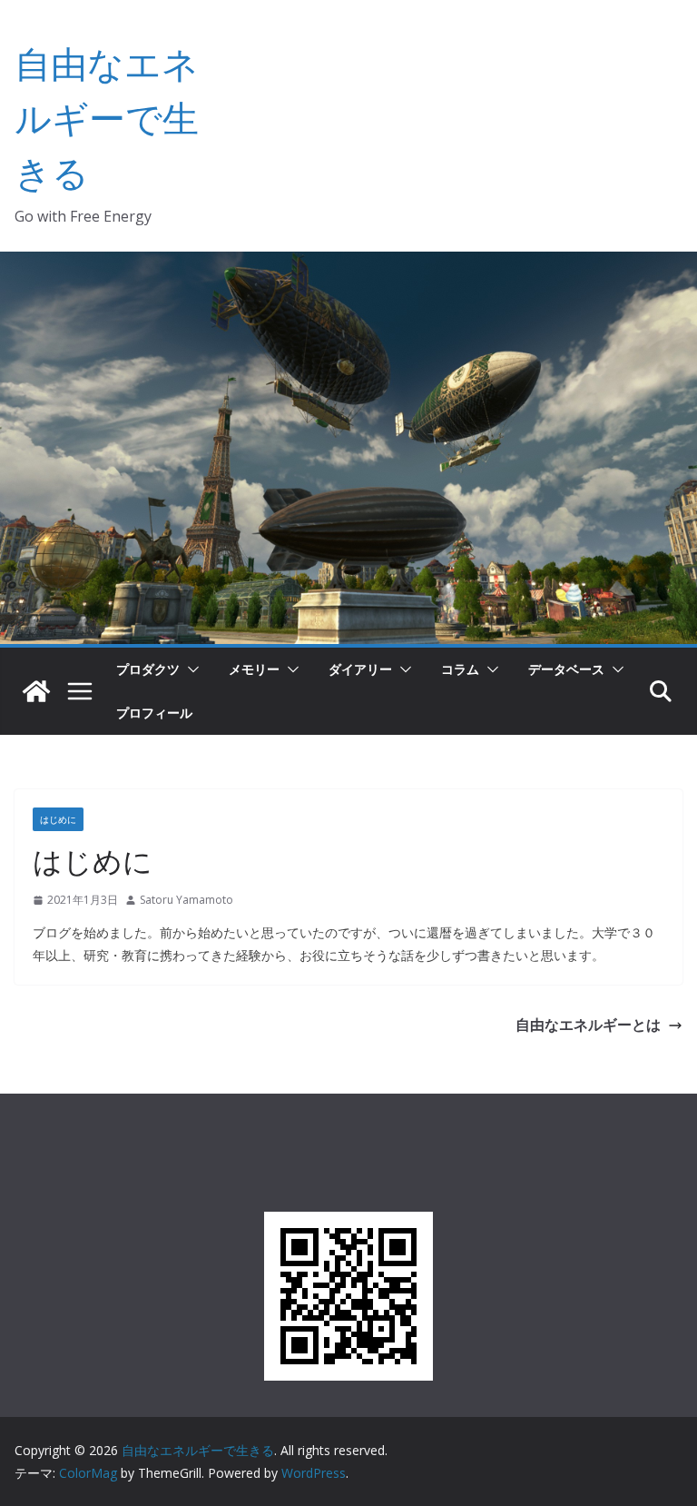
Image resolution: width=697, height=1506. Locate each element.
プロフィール (154, 712)
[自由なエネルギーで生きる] (36, 691)
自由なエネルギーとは (588, 1025)
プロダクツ (148, 669)
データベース (566, 669)
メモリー (254, 669)
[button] (190, 669)
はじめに (58, 819)
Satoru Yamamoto (186, 899)
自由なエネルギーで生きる (107, 117)
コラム (460, 669)
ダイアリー (360, 669)
